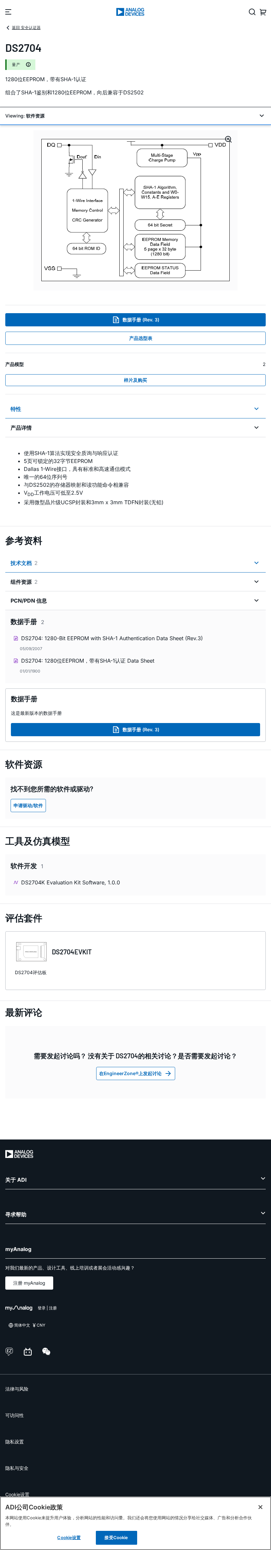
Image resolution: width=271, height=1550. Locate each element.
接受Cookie (116, 1537)
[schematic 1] (135, 210)
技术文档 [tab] (24, 563)
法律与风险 (16, 1389)
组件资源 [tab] (24, 581)
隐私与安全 (16, 1468)
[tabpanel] (135, 477)
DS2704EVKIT (72, 952)
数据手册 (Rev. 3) (141, 319)
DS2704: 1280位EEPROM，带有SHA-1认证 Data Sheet (87, 660)
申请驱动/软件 (28, 805)
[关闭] (260, 1507)
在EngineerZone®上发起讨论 (130, 1073)
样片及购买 (135, 380)
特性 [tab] (16, 409)
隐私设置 (14, 1441)
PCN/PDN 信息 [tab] (29, 600)
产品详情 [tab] (21, 427)
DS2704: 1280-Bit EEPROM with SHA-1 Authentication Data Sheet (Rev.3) (112, 638)
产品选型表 (140, 338)
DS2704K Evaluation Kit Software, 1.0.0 (70, 882)
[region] (135, 1523)
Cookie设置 (17, 1494)
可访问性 (14, 1415)
